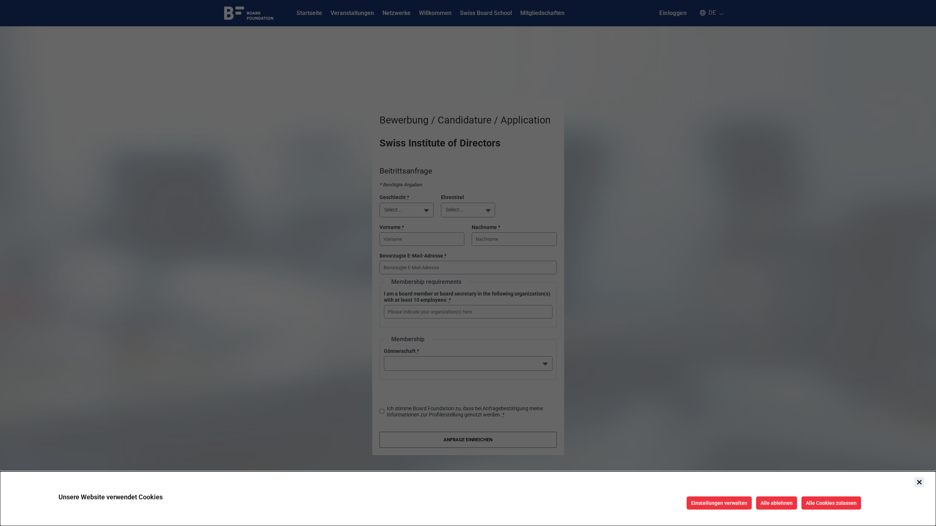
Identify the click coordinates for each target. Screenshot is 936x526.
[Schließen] (919, 482)
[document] (468, 498)
